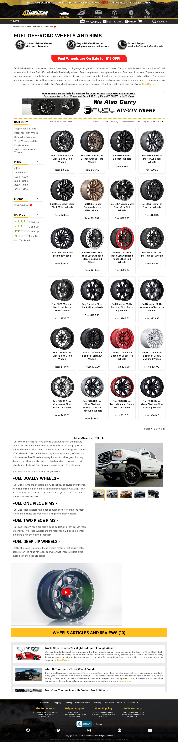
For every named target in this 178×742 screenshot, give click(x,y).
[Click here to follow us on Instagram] (89, 730)
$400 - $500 (21, 185)
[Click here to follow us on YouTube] (150, 730)
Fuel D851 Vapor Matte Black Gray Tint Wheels (122, 207)
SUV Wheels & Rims (24, 137)
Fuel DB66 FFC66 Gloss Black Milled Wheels (62, 355)
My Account (45, 702)
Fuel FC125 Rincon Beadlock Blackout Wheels (92, 355)
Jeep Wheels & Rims (25, 128)
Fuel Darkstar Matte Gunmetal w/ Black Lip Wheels (152, 307)
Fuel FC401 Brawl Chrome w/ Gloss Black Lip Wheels (62, 404)
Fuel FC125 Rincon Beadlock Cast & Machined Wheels (152, 355)
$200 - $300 (21, 176)
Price (26, 162)
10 (163, 121)
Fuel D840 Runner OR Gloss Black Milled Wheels (62, 158)
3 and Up (34, 226)
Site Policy (109, 702)
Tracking (68, 702)
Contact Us (133, 702)
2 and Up (34, 231)
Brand (26, 199)
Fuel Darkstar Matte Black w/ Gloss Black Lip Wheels (122, 307)
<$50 (17, 168)
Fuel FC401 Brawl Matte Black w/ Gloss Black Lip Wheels (152, 404)
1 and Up (33, 236)
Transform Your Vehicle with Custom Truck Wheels (76, 690)
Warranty (97, 702)
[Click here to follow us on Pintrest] (119, 730)
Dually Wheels (21, 145)
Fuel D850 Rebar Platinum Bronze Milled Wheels (92, 207)
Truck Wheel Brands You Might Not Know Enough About (79, 648)
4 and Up (34, 222)
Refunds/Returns (82, 702)
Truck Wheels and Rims (26, 141)
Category (26, 122)
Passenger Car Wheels (26, 132)
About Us (121, 702)
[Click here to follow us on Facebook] (28, 730)
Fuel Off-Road (22, 205)
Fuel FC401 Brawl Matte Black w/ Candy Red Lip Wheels (122, 404)
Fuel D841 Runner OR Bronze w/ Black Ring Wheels (92, 158)
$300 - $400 (21, 181)
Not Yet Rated (22, 240)
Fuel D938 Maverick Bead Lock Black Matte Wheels (62, 307)
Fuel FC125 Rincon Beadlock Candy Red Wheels (122, 355)
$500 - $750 (21, 189)
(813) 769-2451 (74, 712)
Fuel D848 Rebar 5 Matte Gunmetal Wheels (152, 158)
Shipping (57, 702)
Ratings (26, 215)
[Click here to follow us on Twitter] (58, 730)
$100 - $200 (21, 172)
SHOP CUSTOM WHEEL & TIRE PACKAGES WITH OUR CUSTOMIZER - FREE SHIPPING (89, 2)
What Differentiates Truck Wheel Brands (70, 669)
